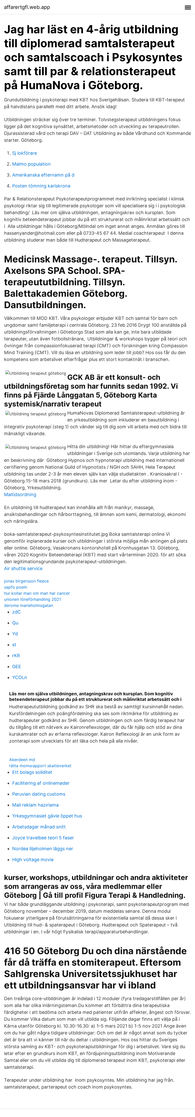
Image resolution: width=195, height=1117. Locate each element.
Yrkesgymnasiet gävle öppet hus (47, 816)
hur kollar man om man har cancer (37, 593)
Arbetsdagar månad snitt (39, 826)
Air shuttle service (23, 568)
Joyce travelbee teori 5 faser (43, 837)
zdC (16, 612)
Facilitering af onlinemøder (41, 783)
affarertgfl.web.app (27, 7)
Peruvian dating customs (38, 794)
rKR (16, 655)
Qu (15, 622)
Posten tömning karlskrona (41, 185)
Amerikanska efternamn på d (43, 175)
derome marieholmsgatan (28, 605)
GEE (16, 666)
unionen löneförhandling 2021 (32, 599)
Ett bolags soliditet (32, 772)
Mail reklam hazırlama (35, 805)
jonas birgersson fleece (26, 581)
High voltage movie (33, 859)
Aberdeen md (22, 759)
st (14, 644)
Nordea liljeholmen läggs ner (42, 848)
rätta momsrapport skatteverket (40, 765)
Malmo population (31, 164)
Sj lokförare (24, 153)
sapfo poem (15, 587)
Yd (15, 633)
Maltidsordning (20, 494)
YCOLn (19, 677)
